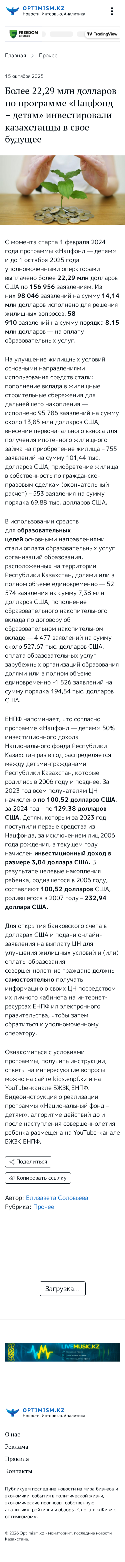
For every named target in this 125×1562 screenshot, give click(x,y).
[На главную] (45, 11)
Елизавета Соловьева (57, 1198)
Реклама (16, 1446)
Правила (17, 1459)
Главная (15, 55)
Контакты (18, 1471)
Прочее (48, 55)
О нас (12, 1434)
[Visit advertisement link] (62, 1352)
